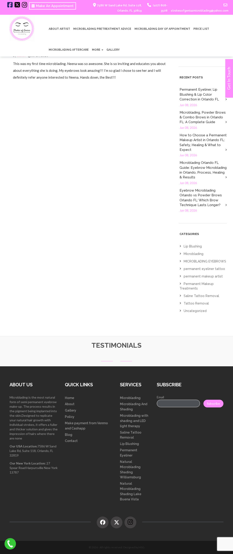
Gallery (113, 49)
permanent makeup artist (203, 276)
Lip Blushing (193, 246)
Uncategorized (195, 311)
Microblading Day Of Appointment (162, 28)
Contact (71, 441)
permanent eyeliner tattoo (204, 269)
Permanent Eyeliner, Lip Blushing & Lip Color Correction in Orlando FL (199, 94)
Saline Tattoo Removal (201, 296)
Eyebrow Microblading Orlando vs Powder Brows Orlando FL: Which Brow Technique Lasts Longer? (201, 197)
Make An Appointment (54, 6)
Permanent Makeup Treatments (197, 286)
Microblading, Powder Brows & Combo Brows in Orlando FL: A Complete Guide (203, 117)
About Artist (59, 28)
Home (69, 398)
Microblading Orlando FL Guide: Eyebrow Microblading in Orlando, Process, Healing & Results (203, 170)
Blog (68, 435)
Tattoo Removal (196, 303)
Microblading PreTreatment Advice (102, 28)
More (96, 49)
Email (160, 397)
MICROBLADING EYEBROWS (205, 261)
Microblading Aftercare (69, 49)
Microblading (193, 254)
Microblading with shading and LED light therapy (134, 421)
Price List (201, 28)
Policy (69, 417)
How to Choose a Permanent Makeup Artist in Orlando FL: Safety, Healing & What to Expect (203, 142)
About (69, 404)
